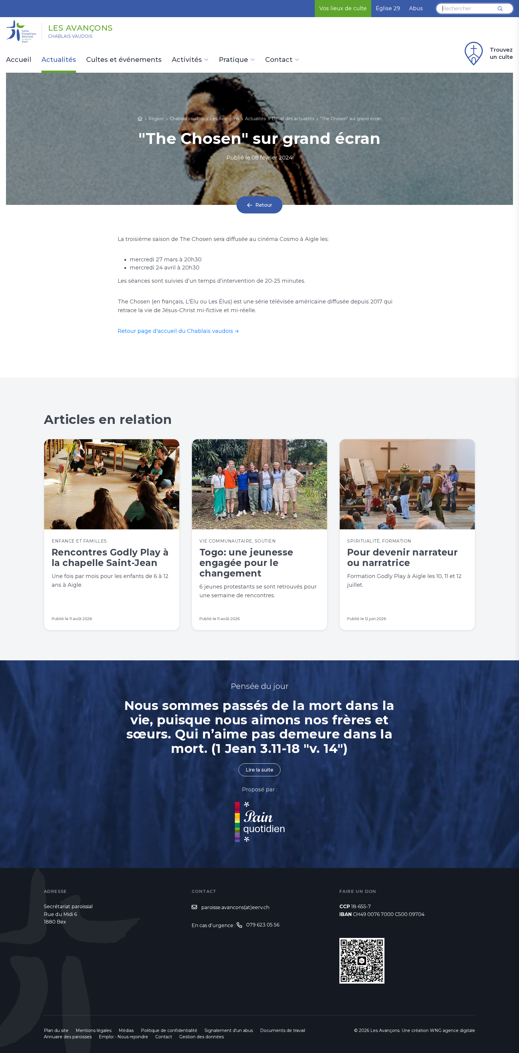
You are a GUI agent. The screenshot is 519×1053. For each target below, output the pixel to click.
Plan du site (56, 1030)
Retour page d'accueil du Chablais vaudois (175, 331)
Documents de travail (282, 1030)
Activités (187, 60)
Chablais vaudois (70, 36)
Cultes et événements (124, 60)
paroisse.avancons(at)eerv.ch (235, 907)
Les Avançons (80, 28)
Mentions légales (93, 1030)
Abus (416, 8)
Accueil (18, 60)
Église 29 (388, 8)
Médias (126, 1030)
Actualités (58, 60)
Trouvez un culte (501, 53)
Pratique (233, 60)
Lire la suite (259, 770)
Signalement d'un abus (229, 1030)
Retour (263, 205)
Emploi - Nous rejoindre (123, 1036)
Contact (279, 60)
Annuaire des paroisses (68, 1036)
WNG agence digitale (452, 1030)
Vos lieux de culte (343, 8)
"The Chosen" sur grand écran (350, 118)
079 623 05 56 (262, 925)
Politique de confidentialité (169, 1030)
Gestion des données (201, 1036)
